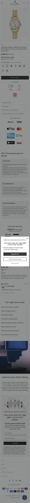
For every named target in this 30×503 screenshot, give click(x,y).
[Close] (27, 238)
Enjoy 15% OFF (15, 254)
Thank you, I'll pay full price (15, 259)
